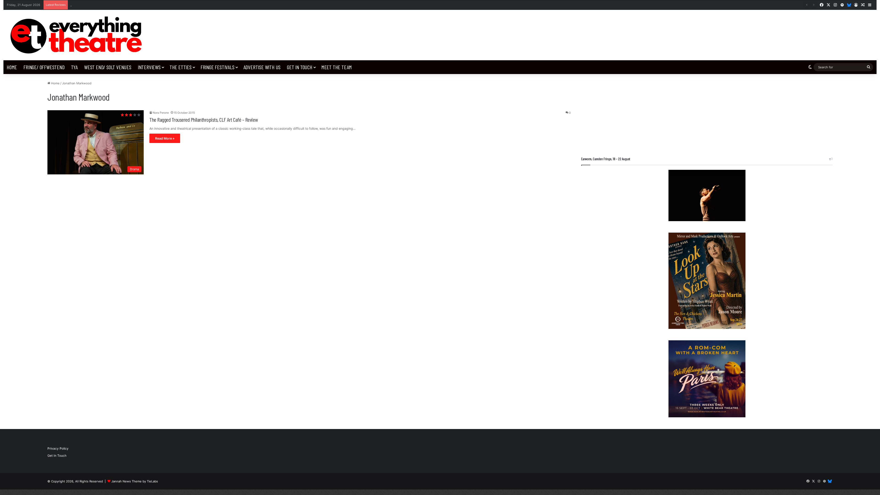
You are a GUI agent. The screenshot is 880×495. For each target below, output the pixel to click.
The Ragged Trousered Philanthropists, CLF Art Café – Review (203, 119)
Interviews (149, 67)
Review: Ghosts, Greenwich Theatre (96, 5)
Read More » (164, 138)
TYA (74, 67)
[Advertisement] (707, 113)
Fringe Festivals (217, 67)
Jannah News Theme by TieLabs (134, 481)
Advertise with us (262, 67)
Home (12, 67)
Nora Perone (161, 112)
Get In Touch (299, 67)
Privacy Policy (58, 448)
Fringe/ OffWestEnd (43, 67)
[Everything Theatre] (78, 35)
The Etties (181, 67)
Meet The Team (336, 67)
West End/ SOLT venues (107, 67)
